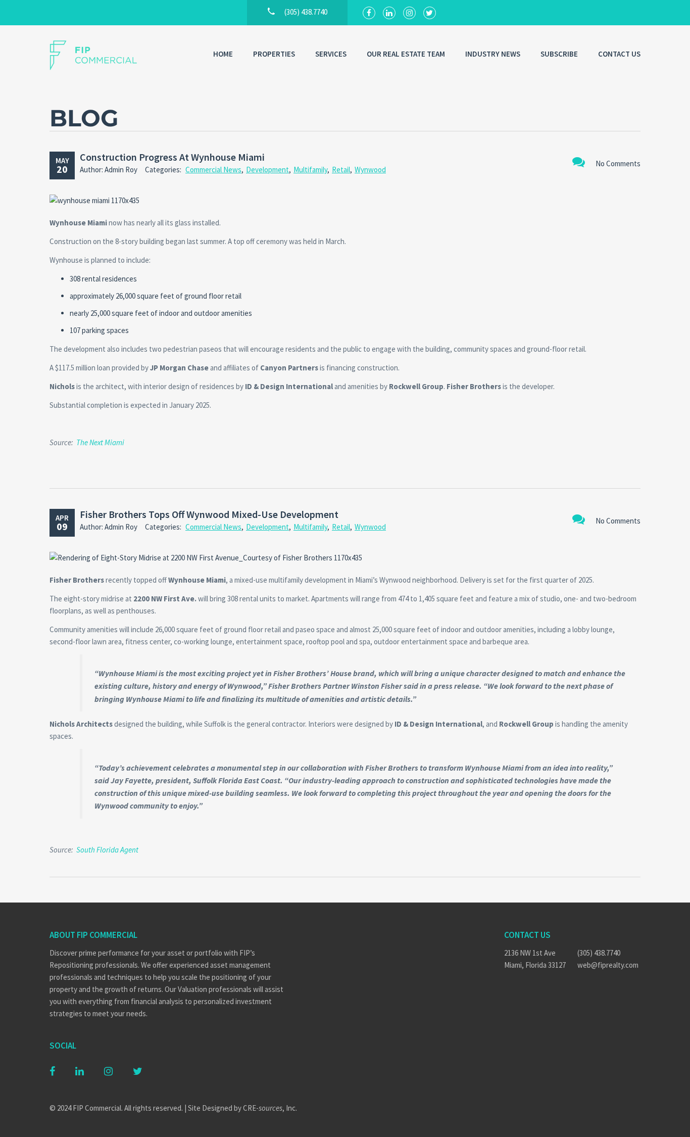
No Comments (618, 163)
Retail (341, 169)
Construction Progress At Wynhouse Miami (172, 157)
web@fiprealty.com (607, 965)
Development (267, 169)
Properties (274, 54)
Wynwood (370, 169)
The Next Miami (100, 442)
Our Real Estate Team (406, 54)
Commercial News (213, 169)
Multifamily (310, 169)
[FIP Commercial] (100, 55)
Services (331, 54)
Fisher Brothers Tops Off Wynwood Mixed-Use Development (209, 514)
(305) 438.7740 (598, 953)
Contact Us (619, 54)
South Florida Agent (107, 850)
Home (223, 54)
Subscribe (559, 54)
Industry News (492, 54)
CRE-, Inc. (270, 1108)
